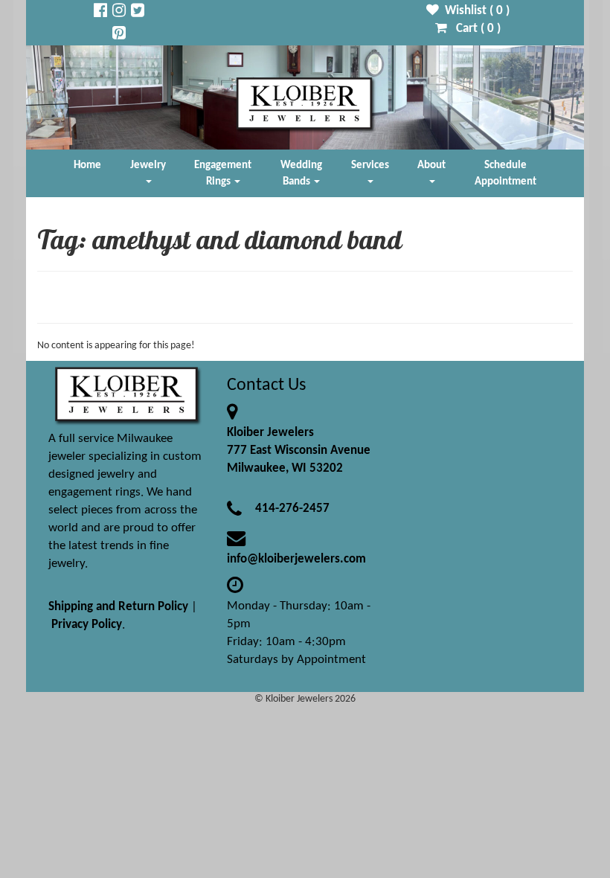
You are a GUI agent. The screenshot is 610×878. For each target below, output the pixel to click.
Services (370, 165)
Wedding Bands (301, 173)
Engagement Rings (222, 173)
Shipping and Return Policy (118, 606)
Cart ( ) (474, 28)
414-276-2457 (292, 508)
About (431, 165)
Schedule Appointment (505, 173)
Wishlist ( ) (474, 10)
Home (87, 165)
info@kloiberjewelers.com (296, 559)
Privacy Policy (86, 624)
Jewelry (148, 165)
